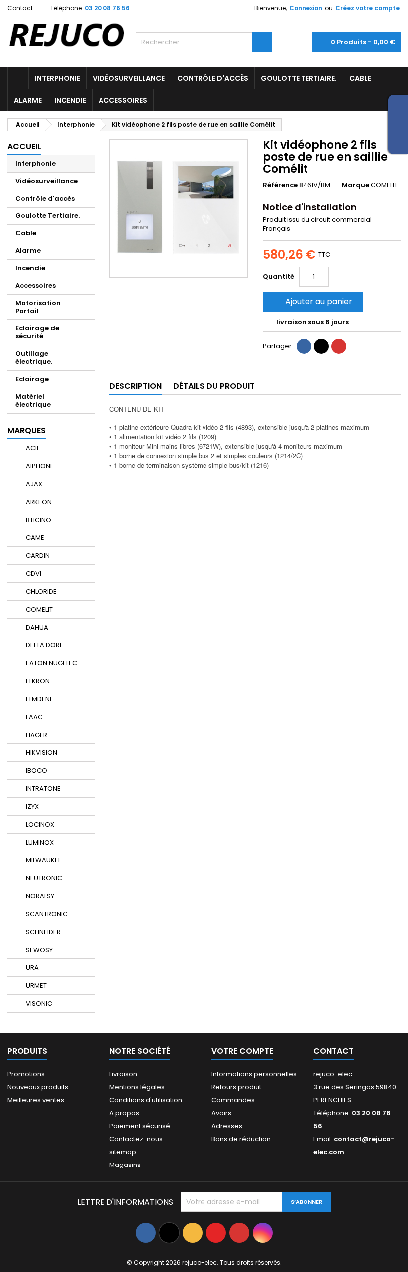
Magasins (125, 1164)
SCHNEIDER (42, 932)
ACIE (32, 448)
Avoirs (221, 1113)
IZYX (31, 806)
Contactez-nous (136, 1139)
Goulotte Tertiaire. (299, 78)
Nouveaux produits (37, 1087)
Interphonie (57, 78)
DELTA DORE (43, 645)
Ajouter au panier (311, 301)
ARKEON (38, 502)
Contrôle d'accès (212, 78)
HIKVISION (40, 752)
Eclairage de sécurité (37, 332)
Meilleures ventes (35, 1100)
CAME (34, 537)
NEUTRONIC (43, 878)
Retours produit (236, 1087)
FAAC (33, 717)
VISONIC (38, 1003)
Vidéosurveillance (129, 78)
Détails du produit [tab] (214, 386)
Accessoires (123, 100)
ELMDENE (38, 699)
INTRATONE (42, 788)
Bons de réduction (241, 1139)
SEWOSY (38, 949)
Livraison (123, 1074)
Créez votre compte (367, 8)
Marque (355, 185)
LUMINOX (39, 842)
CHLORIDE (40, 591)
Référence (280, 185)
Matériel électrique (33, 400)
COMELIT (38, 609)
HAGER (35, 735)
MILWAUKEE (43, 860)
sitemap (122, 1152)
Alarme (28, 100)
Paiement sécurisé (139, 1126)
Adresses (226, 1126)
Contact (20, 8)
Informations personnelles (254, 1074)
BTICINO (37, 520)
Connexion (305, 8)
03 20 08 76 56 (107, 8)
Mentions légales (137, 1087)
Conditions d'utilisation (145, 1100)
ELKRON (37, 681)
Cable (360, 78)
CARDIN (37, 555)
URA (31, 967)
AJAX (33, 484)
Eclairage (32, 379)
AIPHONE (39, 466)
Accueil (24, 146)
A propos (124, 1113)
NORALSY (39, 896)
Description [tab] (135, 386)
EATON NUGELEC (50, 663)
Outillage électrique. (33, 357)
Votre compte (242, 1051)
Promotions (26, 1074)
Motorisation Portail (38, 307)
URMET (35, 985)
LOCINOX (39, 824)
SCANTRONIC (46, 914)
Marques (26, 430)
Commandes (233, 1100)
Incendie (70, 100)
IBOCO (35, 770)
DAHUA (36, 627)
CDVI (32, 573)
